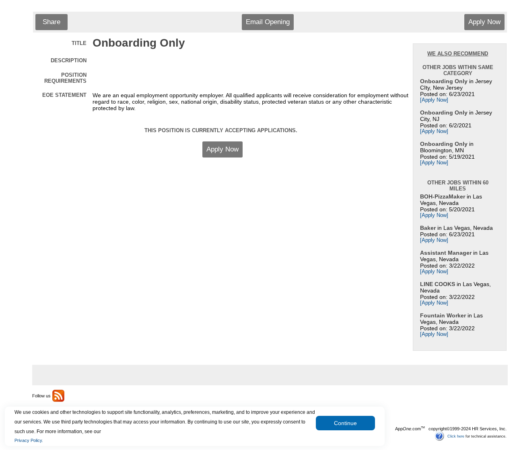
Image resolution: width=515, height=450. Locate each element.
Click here (455, 436)
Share (51, 22)
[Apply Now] (434, 100)
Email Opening (268, 22)
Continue (345, 423)
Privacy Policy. (28, 440)
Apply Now (484, 22)
